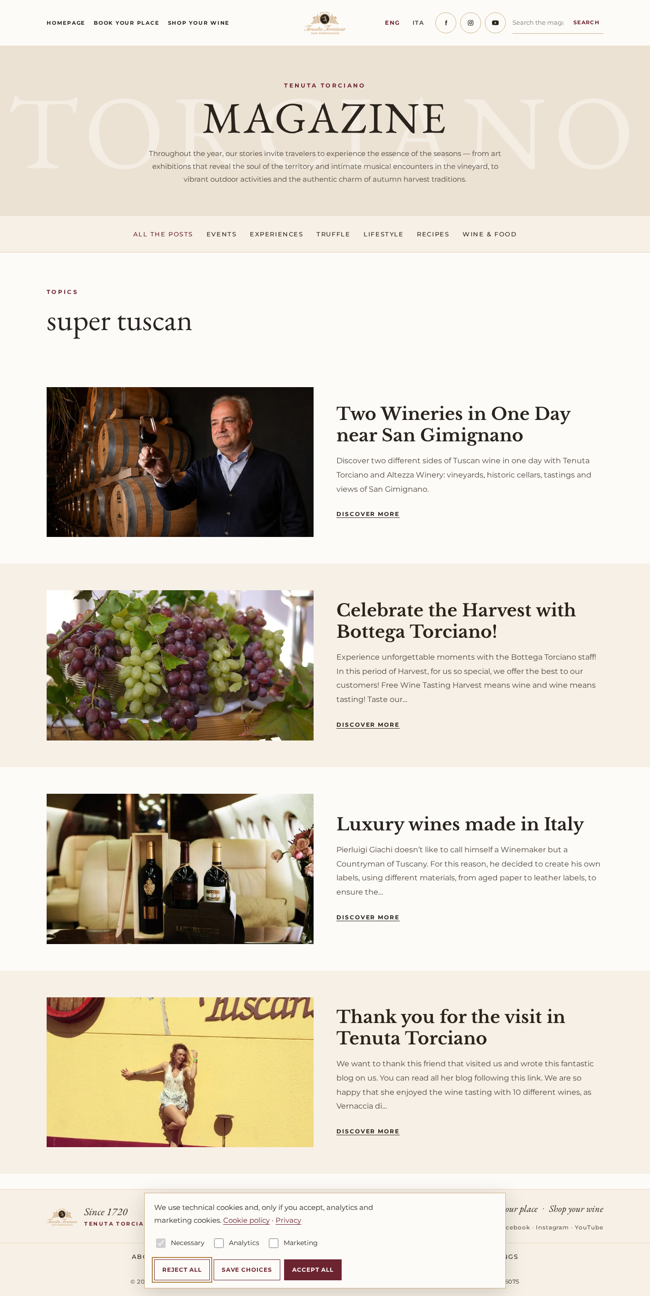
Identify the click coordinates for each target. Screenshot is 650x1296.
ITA (418, 22)
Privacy (288, 1220)
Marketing (301, 1242)
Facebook (514, 1227)
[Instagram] (470, 22)
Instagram (553, 1227)
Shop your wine (199, 22)
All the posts (163, 234)
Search (586, 22)
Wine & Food (490, 234)
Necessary (188, 1242)
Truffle (333, 234)
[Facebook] (445, 22)
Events (221, 234)
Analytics (244, 1242)
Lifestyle (384, 234)
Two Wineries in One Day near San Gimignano (453, 424)
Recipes (433, 234)
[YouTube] (495, 22)
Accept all (313, 1269)
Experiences (276, 234)
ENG (392, 22)
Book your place (126, 22)
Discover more (368, 513)
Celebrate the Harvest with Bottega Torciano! (456, 621)
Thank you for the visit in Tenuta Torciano (450, 1027)
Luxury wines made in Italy (460, 824)
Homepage (66, 22)
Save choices (247, 1269)
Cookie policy (246, 1220)
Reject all (182, 1269)
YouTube (589, 1227)
